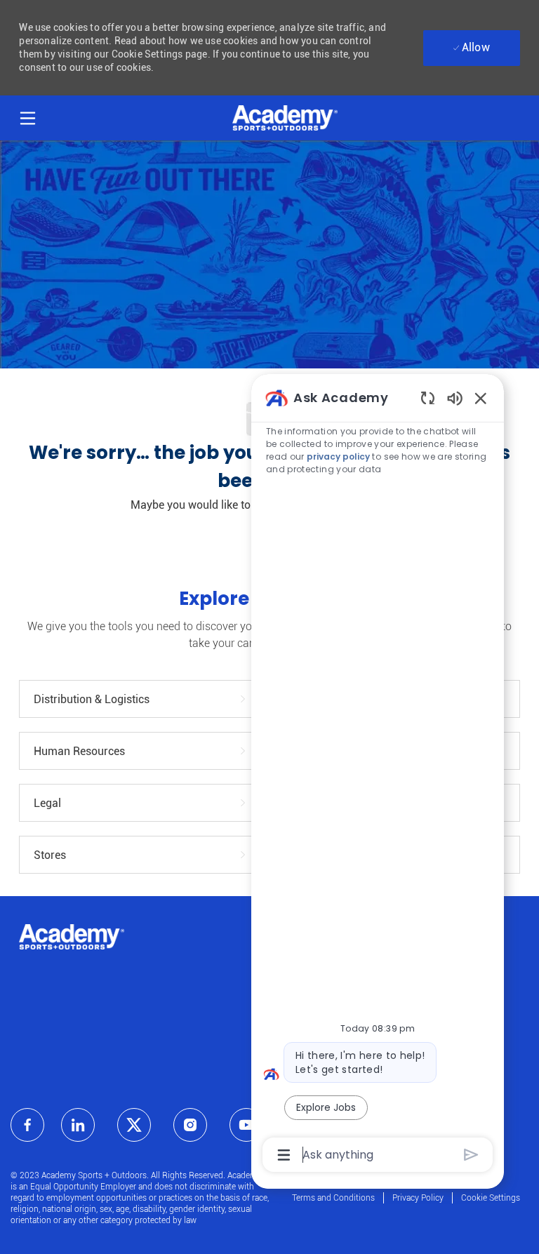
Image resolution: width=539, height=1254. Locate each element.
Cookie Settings (490, 1198)
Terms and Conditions (333, 1198)
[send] (471, 1154)
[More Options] (284, 1155)
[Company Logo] (285, 117)
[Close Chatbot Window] (481, 398)
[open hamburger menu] (27, 116)
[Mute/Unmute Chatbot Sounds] (454, 397)
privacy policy (338, 456)
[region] (377, 775)
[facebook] (27, 1125)
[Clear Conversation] (428, 397)
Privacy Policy (418, 1198)
